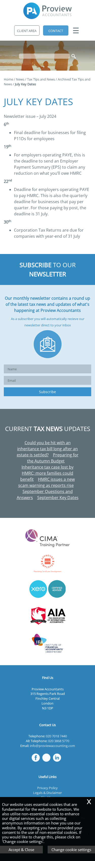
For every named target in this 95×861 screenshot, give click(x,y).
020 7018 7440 (56, 736)
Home (8, 79)
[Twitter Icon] (47, 762)
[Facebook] (37, 762)
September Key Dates (58, 497)
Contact (55, 30)
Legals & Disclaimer (47, 792)
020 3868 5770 (58, 741)
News (20, 79)
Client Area (26, 30)
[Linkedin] (58, 762)
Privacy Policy (47, 788)
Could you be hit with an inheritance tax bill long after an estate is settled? (47, 449)
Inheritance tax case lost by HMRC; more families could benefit (46, 473)
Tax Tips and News (41, 79)
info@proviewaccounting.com (52, 745)
